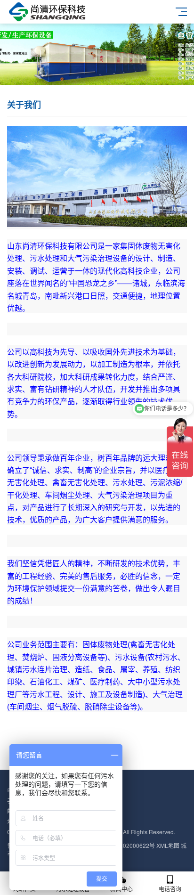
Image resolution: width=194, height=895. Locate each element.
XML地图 (167, 845)
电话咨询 (170, 889)
